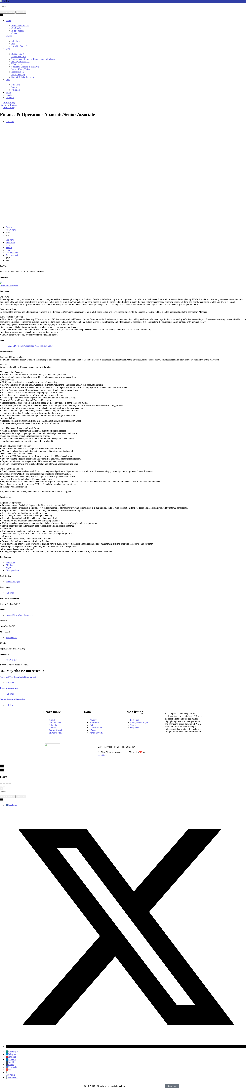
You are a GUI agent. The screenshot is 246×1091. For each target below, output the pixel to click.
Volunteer (15, 90)
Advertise (10, 97)
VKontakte (13, 1067)
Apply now (11, 230)
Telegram (12, 1054)
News (8, 92)
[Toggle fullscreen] (7, 783)
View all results (7, 12)
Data (8, 49)
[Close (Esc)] (1, 783)
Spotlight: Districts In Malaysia (25, 67)
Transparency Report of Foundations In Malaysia (33, 59)
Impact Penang (18, 74)
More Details (11, 637)
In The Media (17, 31)
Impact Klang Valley (20, 69)
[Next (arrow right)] (4, 786)
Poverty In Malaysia (20, 61)
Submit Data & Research (22, 77)
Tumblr (11, 1062)
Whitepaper (16, 64)
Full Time (15, 84)
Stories (9, 36)
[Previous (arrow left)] (1, 786)
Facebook (12, 805)
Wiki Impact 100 (18, 56)
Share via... (12, 1077)
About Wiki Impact (20, 25)
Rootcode (102, 755)
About (8, 20)
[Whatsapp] (156, 747)
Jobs (8, 79)
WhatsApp (13, 1051)
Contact (14, 33)
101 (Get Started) (19, 46)
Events (9, 95)
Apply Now (11, 660)
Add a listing (9, 102)
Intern (14, 87)
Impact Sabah (17, 72)
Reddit (11, 1064)
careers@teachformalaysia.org (19, 615)
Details (9, 227)
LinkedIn (12, 1059)
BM (13, 43)
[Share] (4, 783)
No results (21, 12)
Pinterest (12, 1057)
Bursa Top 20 (17, 54)
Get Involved (17, 28)
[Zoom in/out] (10, 783)
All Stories (16, 41)
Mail (10, 1069)
